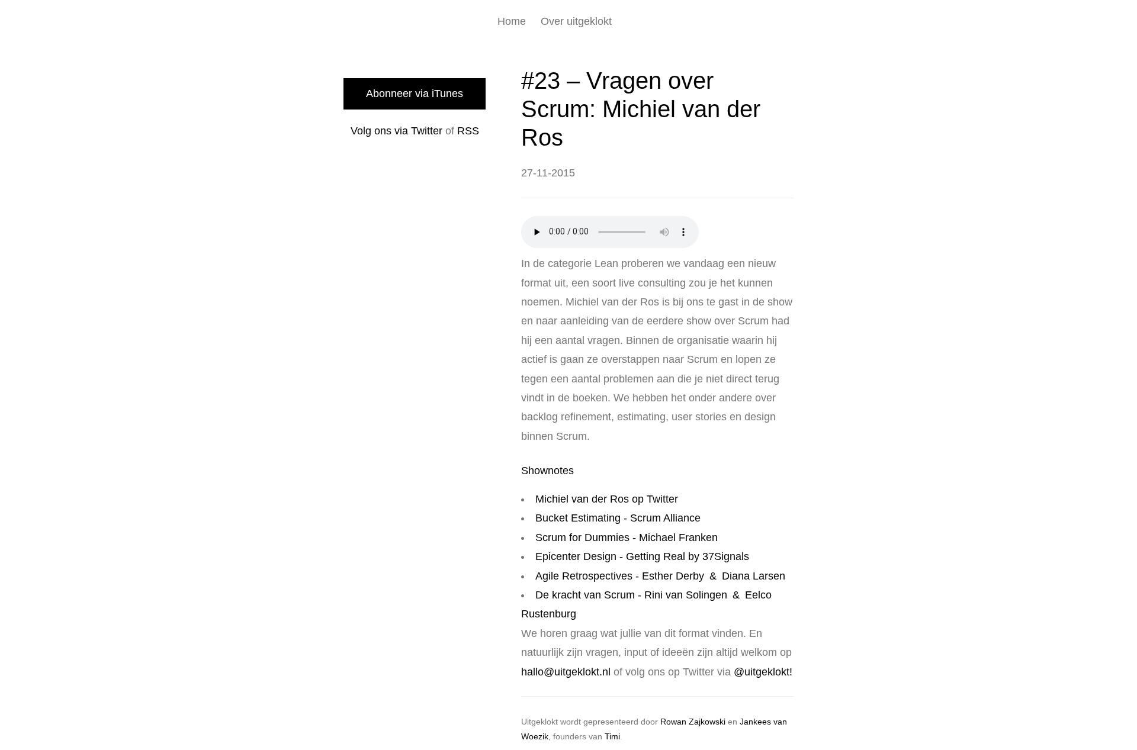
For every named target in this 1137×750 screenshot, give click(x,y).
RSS (468, 131)
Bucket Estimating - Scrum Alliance (618, 518)
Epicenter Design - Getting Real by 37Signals (642, 556)
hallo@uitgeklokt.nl (566, 672)
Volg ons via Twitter (396, 131)
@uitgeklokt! (763, 672)
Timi (612, 736)
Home (511, 21)
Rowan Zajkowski (692, 721)
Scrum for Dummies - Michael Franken (626, 537)
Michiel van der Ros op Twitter (606, 499)
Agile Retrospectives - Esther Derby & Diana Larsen (660, 576)
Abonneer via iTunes (414, 93)
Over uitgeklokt (576, 21)
